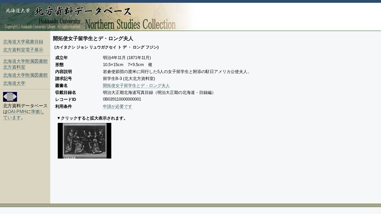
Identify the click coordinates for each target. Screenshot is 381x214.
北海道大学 (14, 83)
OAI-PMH (17, 111)
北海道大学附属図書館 (25, 75)
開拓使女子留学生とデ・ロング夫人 (136, 85)
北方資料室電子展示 (23, 49)
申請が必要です (117, 106)
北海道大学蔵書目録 (23, 41)
